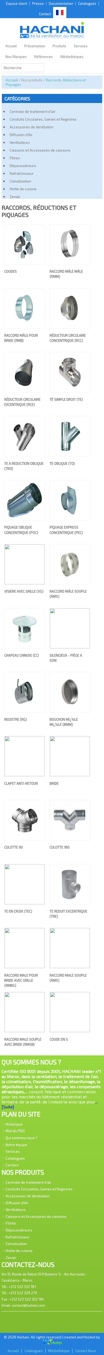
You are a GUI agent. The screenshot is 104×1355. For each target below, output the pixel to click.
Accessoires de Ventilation (32, 127)
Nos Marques (16, 56)
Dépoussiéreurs (23, 165)
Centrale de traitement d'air (32, 111)
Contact (45, 14)
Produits (59, 46)
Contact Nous (85, 1351)
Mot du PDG (15, 1130)
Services (80, 46)
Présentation (34, 46)
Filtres (15, 158)
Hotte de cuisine (23, 189)
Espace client (16, 3)
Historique (14, 1124)
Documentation (61, 3)
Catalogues (87, 3)
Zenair (15, 196)
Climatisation (20, 181)
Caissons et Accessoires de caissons (40, 150)
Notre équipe (16, 1144)
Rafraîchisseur (22, 173)
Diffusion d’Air (21, 134)
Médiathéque (59, 1351)
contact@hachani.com (28, 1305)
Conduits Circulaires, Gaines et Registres (43, 119)
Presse (38, 3)
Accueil (11, 46)
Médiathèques (71, 56)
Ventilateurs (20, 142)
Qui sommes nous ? (21, 1137)
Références (43, 56)
